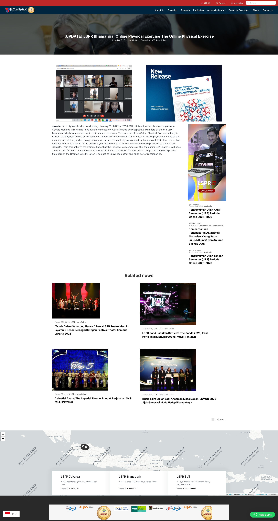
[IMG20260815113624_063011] (168, 284)
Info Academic (206, 206)
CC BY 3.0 (243, 494)
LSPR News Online (158, 40)
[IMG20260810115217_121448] (168, 349)
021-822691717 (131, 489)
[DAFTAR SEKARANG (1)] (20, 7)
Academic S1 (194, 206)
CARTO (230, 494)
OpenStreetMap (261, 494)
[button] (86, 447)
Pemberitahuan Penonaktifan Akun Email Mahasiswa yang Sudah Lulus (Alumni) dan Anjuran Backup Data (206, 236)
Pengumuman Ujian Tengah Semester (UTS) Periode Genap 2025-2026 (206, 259)
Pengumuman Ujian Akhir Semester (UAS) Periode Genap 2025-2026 (204, 213)
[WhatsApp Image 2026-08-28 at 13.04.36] (76, 284)
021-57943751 (73, 489)
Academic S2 (205, 225)
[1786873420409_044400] (80, 349)
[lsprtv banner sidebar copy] (207, 125)
